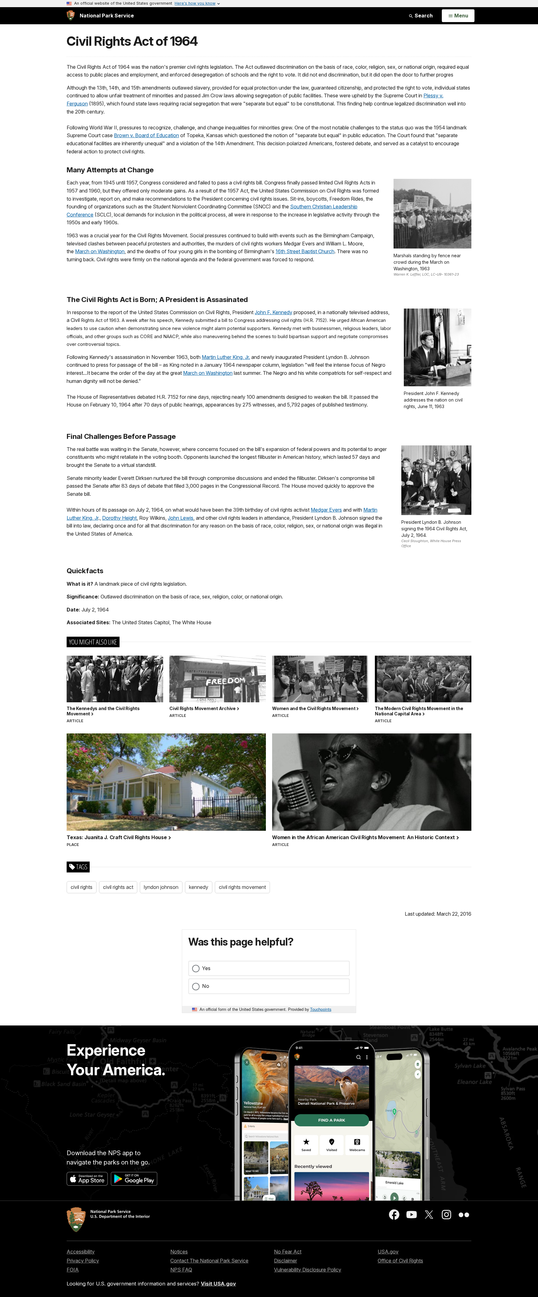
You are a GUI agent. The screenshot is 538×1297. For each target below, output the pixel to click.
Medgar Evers (326, 510)
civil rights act (118, 887)
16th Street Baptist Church (305, 251)
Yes (206, 968)
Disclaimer (285, 1260)
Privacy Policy (83, 1260)
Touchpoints (320, 1009)
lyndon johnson (161, 887)
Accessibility (81, 1251)
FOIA (73, 1270)
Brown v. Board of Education (146, 135)
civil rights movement (242, 887)
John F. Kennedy (273, 312)
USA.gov (388, 1251)
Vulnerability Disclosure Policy (307, 1270)
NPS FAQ (181, 1270)
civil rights (81, 887)
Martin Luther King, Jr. (226, 357)
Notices (179, 1251)
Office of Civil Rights (400, 1260)
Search (423, 15)
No (205, 986)
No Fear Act (287, 1251)
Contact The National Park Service (209, 1260)
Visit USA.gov (218, 1284)
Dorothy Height (119, 518)
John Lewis (180, 518)
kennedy (198, 887)
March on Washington (100, 251)
